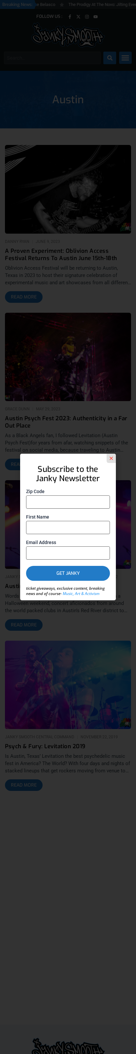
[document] (68, 527)
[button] (111, 458)
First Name (37, 517)
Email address (41, 542)
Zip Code (35, 491)
